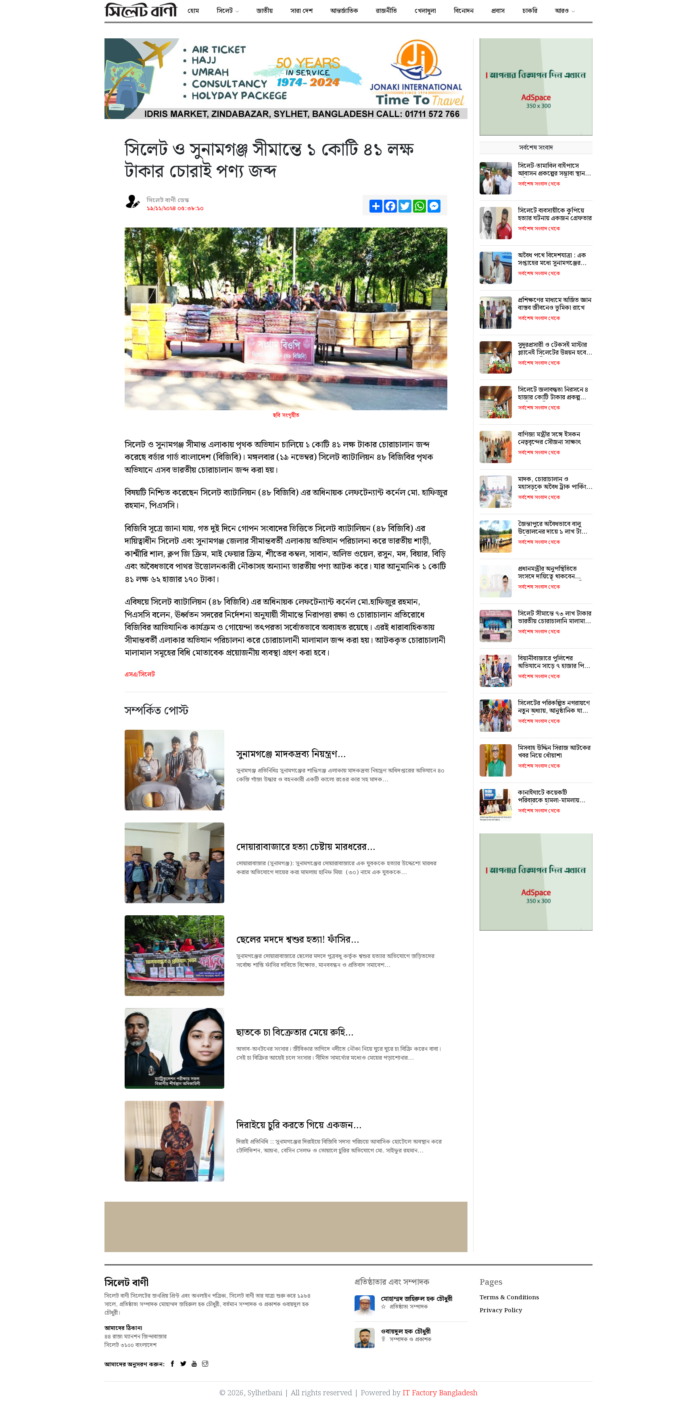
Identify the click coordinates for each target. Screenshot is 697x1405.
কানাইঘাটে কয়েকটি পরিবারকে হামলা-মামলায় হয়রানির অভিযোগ (548, 800)
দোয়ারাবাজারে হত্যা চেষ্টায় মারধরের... (305, 847)
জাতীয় (265, 11)
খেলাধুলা (425, 11)
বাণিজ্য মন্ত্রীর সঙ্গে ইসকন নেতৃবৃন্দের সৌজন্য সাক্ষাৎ (549, 438)
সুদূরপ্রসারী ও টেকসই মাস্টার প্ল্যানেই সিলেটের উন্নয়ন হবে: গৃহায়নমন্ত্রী (553, 352)
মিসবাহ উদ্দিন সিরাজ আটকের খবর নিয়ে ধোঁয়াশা (554, 752)
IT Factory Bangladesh (440, 1393)
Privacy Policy (501, 1310)
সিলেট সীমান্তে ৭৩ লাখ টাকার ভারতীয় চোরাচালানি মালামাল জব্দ (554, 621)
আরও (562, 11)
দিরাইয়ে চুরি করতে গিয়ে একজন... (298, 1125)
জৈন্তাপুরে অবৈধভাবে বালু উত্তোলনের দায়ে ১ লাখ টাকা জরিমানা (553, 532)
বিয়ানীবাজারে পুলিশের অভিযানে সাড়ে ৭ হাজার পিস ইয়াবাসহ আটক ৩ (553, 666)
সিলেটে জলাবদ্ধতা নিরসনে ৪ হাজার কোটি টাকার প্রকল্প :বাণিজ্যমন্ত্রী (553, 397)
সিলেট (225, 11)
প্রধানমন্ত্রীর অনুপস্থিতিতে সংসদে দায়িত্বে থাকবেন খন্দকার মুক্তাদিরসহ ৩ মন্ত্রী (550, 576)
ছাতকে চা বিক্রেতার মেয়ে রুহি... (294, 1032)
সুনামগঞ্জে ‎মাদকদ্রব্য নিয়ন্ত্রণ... (291, 754)
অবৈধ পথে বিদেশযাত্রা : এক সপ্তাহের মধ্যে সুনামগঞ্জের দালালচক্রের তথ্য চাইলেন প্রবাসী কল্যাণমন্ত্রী (552, 267)
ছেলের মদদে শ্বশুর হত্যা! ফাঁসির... (297, 940)
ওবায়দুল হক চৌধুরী (406, 1332)
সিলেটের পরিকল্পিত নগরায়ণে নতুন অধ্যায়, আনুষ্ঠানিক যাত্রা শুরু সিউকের (554, 711)
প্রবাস (498, 11)
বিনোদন (464, 11)
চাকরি (529, 11)
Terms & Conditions (509, 1298)
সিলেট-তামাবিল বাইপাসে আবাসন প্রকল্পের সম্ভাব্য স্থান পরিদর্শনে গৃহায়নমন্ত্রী (551, 173)
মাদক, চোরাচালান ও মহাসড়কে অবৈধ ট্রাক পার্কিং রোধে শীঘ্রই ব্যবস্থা (552, 487)
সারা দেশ (301, 11)
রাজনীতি (386, 11)
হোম (193, 11)
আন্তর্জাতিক (344, 11)
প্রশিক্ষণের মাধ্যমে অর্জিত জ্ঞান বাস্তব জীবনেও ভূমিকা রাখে (554, 304)
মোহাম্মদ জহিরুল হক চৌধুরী (417, 1299)
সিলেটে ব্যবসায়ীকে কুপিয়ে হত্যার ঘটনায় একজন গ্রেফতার (555, 214)
